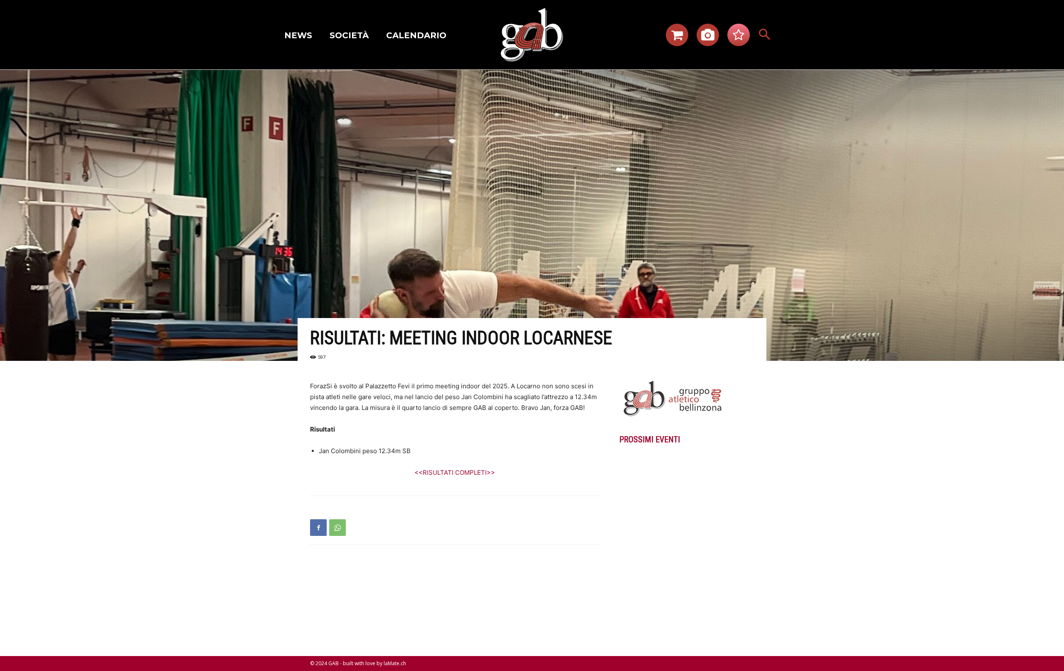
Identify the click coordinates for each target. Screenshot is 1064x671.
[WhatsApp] (337, 527)
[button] (765, 35)
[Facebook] (318, 527)
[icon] (677, 37)
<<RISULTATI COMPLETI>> (454, 472)
